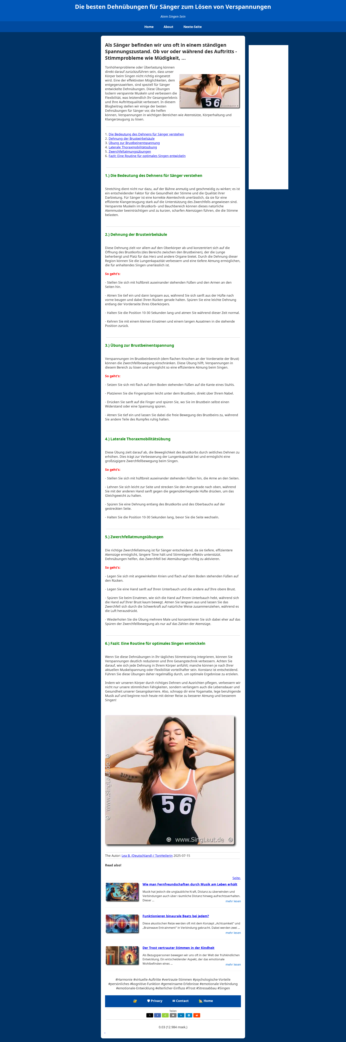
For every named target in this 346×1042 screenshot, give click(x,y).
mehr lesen (233, 901)
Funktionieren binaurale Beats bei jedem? (176, 916)
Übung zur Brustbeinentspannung (134, 143)
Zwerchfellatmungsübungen (130, 151)
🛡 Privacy (154, 1001)
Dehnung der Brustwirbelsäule (132, 138)
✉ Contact (180, 1001)
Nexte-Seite (192, 27)
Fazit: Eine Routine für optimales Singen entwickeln (147, 156)
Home (149, 27)
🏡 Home (206, 1001)
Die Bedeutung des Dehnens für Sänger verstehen (146, 134)
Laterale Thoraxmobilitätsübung (133, 147)
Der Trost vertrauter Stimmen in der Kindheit (178, 948)
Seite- (236, 878)
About (168, 27)
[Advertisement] (268, 117)
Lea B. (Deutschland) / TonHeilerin (147, 855)
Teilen (173, 1011)
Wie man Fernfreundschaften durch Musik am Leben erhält (190, 884)
